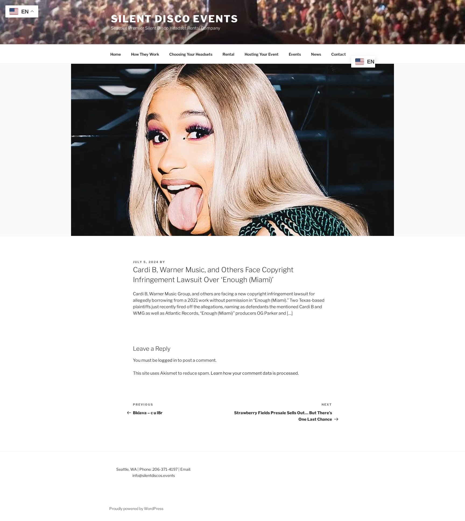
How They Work (145, 54)
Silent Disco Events (174, 19)
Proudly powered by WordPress (136, 508)
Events (295, 54)
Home (115, 54)
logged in (167, 360)
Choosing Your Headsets (190, 54)
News (316, 54)
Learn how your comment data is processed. (255, 373)
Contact (338, 54)
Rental (228, 54)
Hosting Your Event (262, 54)
